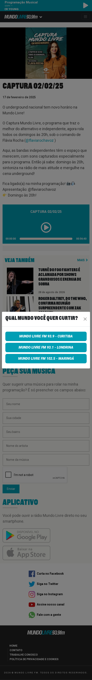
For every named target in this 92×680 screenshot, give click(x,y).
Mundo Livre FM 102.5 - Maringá (46, 358)
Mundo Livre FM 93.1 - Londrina (46, 347)
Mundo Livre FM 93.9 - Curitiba (46, 336)
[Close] (85, 319)
